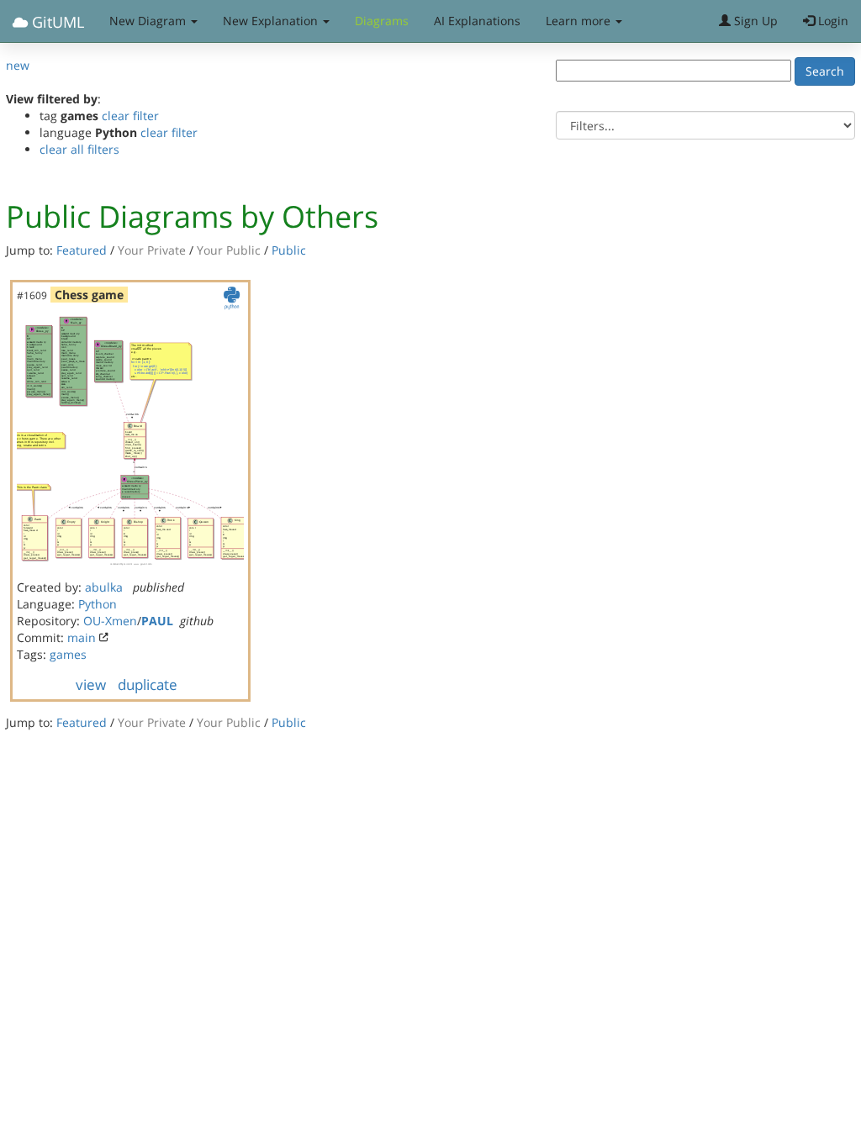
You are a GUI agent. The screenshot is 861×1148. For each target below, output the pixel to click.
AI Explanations (477, 21)
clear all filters (79, 149)
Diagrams (382, 21)
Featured (81, 250)
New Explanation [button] (272, 21)
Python (97, 604)
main (81, 637)
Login (831, 21)
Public (289, 250)
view (91, 684)
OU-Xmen (110, 621)
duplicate (147, 684)
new (17, 65)
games (68, 654)
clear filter (130, 116)
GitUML (56, 22)
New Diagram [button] (149, 21)
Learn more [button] (580, 21)
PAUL (157, 621)
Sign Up (754, 21)
